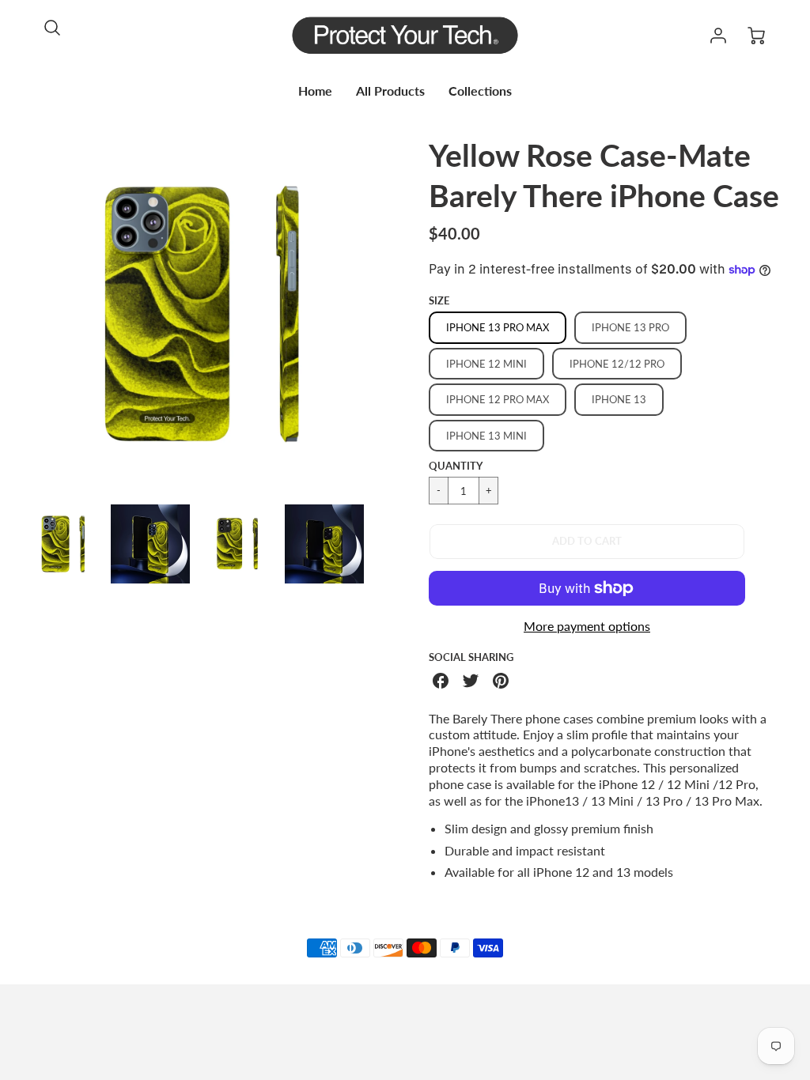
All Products (390, 90)
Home (315, 90)
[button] (587, 541)
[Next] (393, 314)
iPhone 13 (619, 399)
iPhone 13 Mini (486, 435)
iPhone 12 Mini (486, 363)
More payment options (587, 625)
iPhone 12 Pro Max (497, 399)
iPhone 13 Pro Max (497, 327)
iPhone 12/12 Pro (617, 363)
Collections (480, 90)
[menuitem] (315, 91)
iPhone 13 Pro (630, 327)
